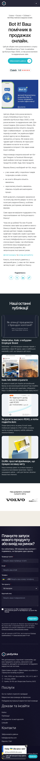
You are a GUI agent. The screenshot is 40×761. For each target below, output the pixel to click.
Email (4, 566)
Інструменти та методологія (12, 719)
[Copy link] (29, 278)
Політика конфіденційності (29, 754)
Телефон (4, 575)
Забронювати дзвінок (10, 734)
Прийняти (33, 756)
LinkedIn (5, 723)
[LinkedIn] (23, 278)
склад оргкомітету (26, 255)
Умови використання (19, 635)
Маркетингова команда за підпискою (16, 697)
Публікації (26, 15)
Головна (11, 15)
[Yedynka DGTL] (4, 3)
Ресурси (18, 15)
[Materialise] (25, 499)
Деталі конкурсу (9, 255)
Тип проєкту (6, 584)
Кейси (4, 712)
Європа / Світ (7, 741)
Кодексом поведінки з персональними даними (15, 629)
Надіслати (33, 619)
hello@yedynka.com (9, 738)
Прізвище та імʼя (8, 557)
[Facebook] (11, 278)
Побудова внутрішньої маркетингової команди (20, 701)
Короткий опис (7, 593)
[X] (17, 278)
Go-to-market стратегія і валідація (15, 694)
